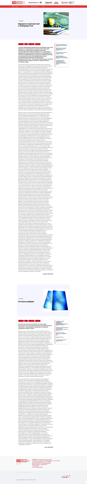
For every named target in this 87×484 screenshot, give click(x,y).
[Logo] (19, 2)
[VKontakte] (70, 475)
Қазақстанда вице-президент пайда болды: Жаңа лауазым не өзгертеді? (62, 57)
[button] (74, 6)
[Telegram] (68, 475)
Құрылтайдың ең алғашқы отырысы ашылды (61, 53)
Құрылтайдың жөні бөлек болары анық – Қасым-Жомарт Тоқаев (61, 49)
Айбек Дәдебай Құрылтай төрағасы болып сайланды (61, 45)
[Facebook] (64, 475)
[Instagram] (66, 475)
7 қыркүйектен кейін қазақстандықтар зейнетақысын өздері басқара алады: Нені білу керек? (61, 62)
